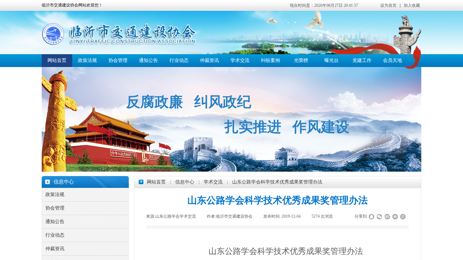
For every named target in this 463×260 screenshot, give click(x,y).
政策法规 (87, 60)
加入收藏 (412, 5)
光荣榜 (301, 60)
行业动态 (178, 60)
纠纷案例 (270, 60)
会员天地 (392, 60)
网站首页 (56, 60)
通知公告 (148, 60)
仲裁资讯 (209, 60)
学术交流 (239, 60)
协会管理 (117, 60)
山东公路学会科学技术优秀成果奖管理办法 (277, 182)
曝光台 (331, 60)
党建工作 (362, 60)
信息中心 (184, 182)
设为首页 (388, 5)
